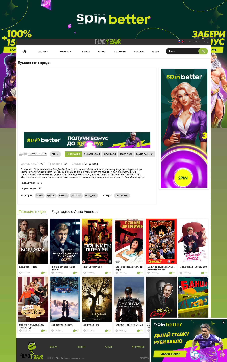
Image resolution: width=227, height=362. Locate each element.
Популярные (120, 52)
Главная (25, 51)
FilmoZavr (60, 358)
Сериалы (64, 52)
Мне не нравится (25, 154)
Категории (139, 52)
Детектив (76, 196)
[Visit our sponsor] (87, 140)
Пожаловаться (92, 154)
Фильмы (42, 52)
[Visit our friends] (184, 128)
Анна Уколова (122, 196)
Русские (51, 196)
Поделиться (126, 154)
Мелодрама (91, 196)
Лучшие (101, 52)
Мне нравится (21, 154)
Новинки (86, 52)
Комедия (63, 196)
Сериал (39, 196)
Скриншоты (110, 154)
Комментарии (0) (144, 154)
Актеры (155, 52)
